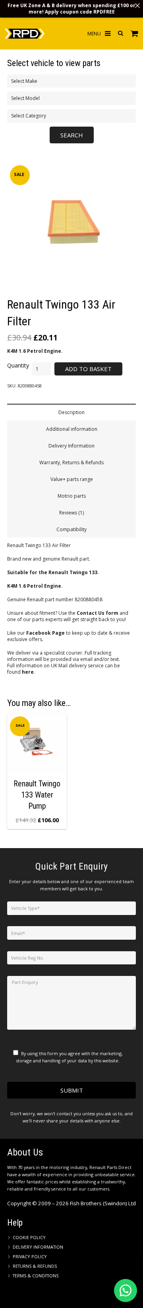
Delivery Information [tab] (71, 445)
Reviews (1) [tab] (71, 512)
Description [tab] (71, 412)
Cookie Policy (29, 1237)
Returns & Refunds (35, 1266)
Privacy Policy (30, 1256)
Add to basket (88, 369)
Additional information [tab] (71, 429)
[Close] (137, 5)
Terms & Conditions (35, 1276)
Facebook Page (45, 633)
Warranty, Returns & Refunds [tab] (71, 462)
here (28, 672)
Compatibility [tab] (71, 529)
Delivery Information (38, 1247)
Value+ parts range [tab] (71, 479)
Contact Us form (97, 613)
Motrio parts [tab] (72, 496)
